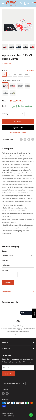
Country (5, 251)
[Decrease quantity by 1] (12, 114)
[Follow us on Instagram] (7, 393)
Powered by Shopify (8, 415)
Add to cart (18, 121)
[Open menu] (3, 3)
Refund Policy (6, 292)
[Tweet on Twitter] (28, 139)
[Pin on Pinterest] (25, 139)
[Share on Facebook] (21, 139)
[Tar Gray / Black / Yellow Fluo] (13, 93)
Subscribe (8, 374)
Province (5, 260)
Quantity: (5, 114)
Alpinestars (6, 63)
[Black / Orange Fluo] (27, 85)
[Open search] (21, 3)
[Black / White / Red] (5, 85)
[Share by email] (32, 139)
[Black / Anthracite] (20, 85)
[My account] (25, 3)
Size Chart (30, 70)
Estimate (8, 283)
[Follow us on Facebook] (3, 393)
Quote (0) (34, 313)
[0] (33, 3)
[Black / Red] (13, 85)
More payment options (18, 132)
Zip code (5, 270)
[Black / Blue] (5, 93)
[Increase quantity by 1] (22, 114)
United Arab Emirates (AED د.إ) (12, 383)
